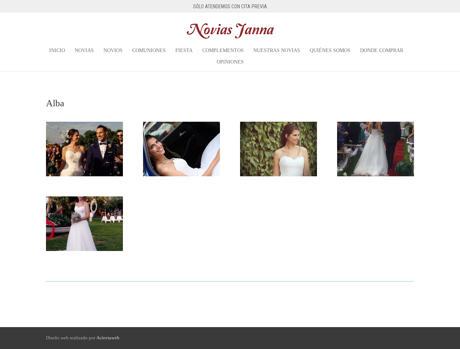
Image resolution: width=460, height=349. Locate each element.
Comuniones (149, 50)
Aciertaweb (107, 337)
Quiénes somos (330, 50)
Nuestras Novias (276, 50)
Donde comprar (381, 50)
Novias (84, 50)
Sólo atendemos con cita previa (230, 6)
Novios (113, 50)
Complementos (223, 50)
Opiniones (230, 62)
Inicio (57, 50)
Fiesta (184, 50)
